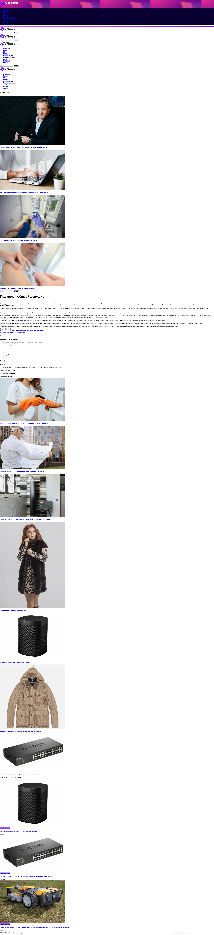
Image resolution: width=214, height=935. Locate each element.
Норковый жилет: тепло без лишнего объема (13, 610)
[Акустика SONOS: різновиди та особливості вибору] (32, 659)
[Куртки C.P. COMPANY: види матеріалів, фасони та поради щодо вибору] (32, 728)
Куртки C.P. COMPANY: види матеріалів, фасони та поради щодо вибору (20, 731)
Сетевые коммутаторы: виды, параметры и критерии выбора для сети (20, 774)
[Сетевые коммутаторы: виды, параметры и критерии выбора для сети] (32, 771)
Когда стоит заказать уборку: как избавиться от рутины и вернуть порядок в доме (24, 423)
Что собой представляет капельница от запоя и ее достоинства (18, 240)
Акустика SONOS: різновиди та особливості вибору (15, 662)
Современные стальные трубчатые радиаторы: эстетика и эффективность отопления (25, 519)
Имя (2, 358)
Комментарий (5, 355)
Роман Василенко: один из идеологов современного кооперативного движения (23, 147)
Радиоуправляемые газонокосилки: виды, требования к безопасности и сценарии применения (34, 927)
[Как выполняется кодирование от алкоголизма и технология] (32, 285)
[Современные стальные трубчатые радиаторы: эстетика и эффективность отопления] (32, 516)
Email (2, 361)
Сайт (1, 364)
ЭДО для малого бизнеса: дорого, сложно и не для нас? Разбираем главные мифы (24, 192)
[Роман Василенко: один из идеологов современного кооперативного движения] (32, 144)
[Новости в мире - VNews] (7, 45)
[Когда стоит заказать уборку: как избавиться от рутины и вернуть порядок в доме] (32, 420)
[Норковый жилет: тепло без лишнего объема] (32, 607)
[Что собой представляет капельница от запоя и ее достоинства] (32, 237)
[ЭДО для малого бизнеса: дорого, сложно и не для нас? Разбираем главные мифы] (32, 189)
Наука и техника (5, 828)
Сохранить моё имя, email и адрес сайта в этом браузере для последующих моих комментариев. (32, 367)
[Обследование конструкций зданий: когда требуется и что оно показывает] (32, 468)
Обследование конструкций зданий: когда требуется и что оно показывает (22, 471)
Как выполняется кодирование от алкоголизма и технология (18, 288)
